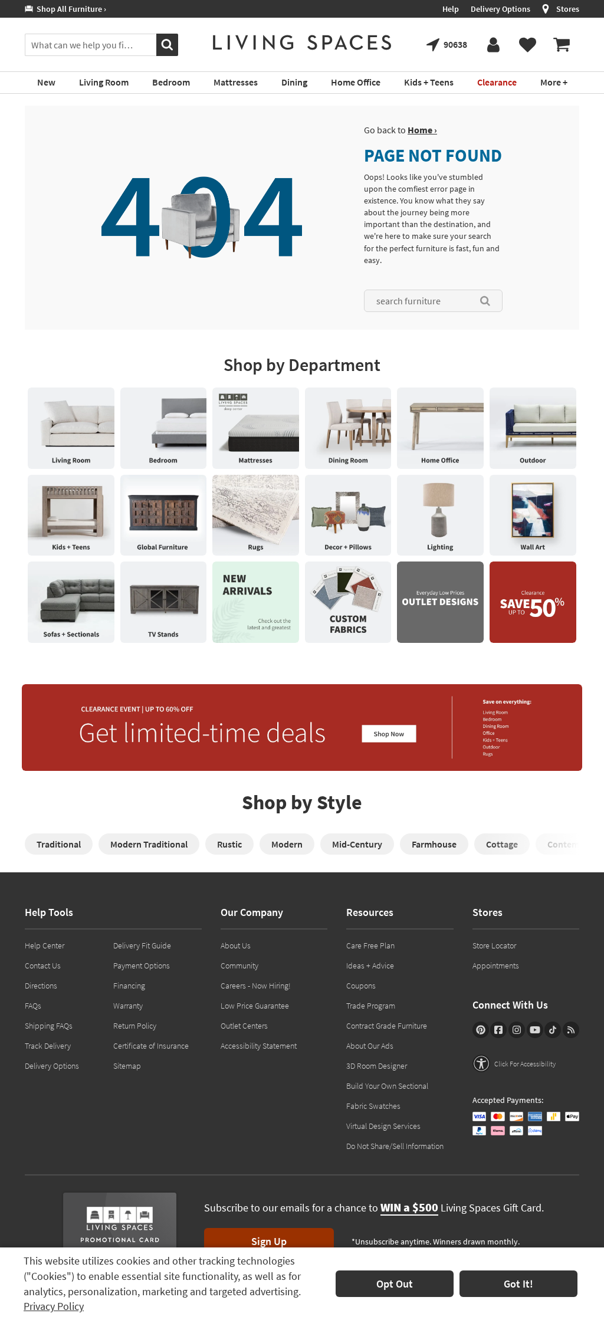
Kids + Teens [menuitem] (429, 82)
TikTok (552, 1030)
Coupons (361, 985)
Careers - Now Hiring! (256, 985)
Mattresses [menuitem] (236, 82)
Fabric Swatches (373, 1106)
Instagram (516, 1030)
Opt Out (394, 1284)
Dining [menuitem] (294, 82)
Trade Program (370, 1005)
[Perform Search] (167, 45)
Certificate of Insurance (151, 1045)
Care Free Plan (370, 945)
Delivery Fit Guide (142, 945)
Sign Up (269, 1241)
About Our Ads (369, 1045)
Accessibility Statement (259, 1045)
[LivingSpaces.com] (302, 42)
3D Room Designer (376, 1065)
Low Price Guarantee (255, 1005)
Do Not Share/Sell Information (395, 1146)
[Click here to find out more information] (71, 428)
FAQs (33, 1005)
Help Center (44, 945)
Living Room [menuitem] (104, 82)
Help (450, 9)
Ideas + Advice (370, 965)
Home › (422, 130)
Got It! (518, 1284)
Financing (129, 985)
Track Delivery (48, 1045)
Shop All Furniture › (69, 9)
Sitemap (127, 1065)
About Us (236, 945)
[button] (514, 1063)
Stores (567, 9)
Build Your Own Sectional (387, 1086)
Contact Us (43, 965)
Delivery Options (500, 9)
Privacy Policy (54, 1306)
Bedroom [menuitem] (171, 82)
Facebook (498, 1030)
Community (239, 965)
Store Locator (494, 945)
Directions (41, 985)
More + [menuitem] (553, 82)
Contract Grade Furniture (386, 1025)
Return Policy (134, 1025)
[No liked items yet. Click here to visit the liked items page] (527, 45)
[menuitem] (561, 45)
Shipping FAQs (49, 1025)
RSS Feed (571, 1030)
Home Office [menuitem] (355, 82)
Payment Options (141, 965)
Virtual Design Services (383, 1126)
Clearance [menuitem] (497, 82)
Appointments (495, 965)
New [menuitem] (46, 82)
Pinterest (480, 1030)
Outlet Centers (244, 1025)
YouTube (535, 1030)
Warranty (128, 1005)
